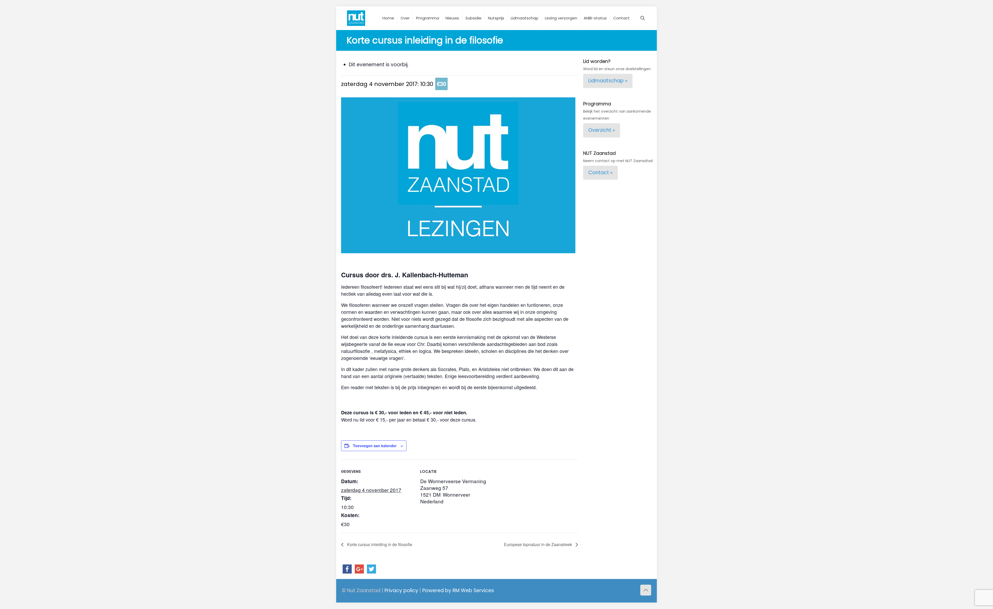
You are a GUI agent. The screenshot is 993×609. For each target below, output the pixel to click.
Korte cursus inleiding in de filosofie (379, 544)
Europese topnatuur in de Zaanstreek (538, 544)
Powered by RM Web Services (458, 590)
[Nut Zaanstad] (356, 18)
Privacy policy (401, 590)
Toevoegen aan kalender (374, 445)
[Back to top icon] (645, 590)
